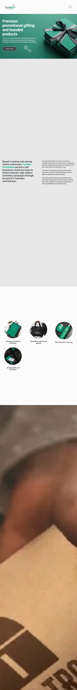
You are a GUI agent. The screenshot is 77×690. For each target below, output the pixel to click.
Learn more (9, 48)
